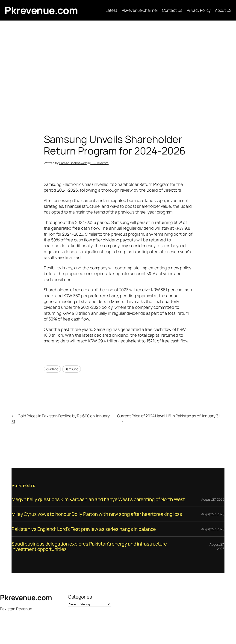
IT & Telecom (99, 163)
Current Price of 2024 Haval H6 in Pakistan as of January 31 (168, 415)
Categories (80, 597)
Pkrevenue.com (41, 10)
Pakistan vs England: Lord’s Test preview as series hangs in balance (84, 529)
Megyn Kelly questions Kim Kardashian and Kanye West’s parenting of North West (98, 499)
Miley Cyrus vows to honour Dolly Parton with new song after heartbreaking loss (97, 514)
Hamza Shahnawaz (73, 163)
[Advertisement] (118, 69)
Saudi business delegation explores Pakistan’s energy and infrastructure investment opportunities (89, 546)
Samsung (71, 369)
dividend (52, 369)
